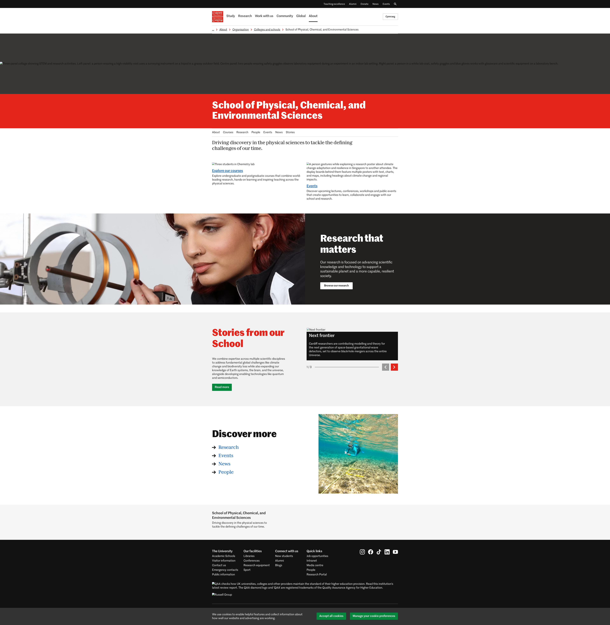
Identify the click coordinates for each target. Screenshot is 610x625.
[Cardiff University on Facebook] (370, 551)
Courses (228, 132)
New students (284, 556)
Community (285, 16)
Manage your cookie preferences (374, 616)
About (313, 16)
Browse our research (336, 285)
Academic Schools (223, 556)
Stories (290, 132)
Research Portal (317, 574)
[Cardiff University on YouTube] (395, 551)
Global (301, 16)
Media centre (315, 565)
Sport (247, 570)
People (255, 132)
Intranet (312, 560)
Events (386, 4)
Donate (364, 4)
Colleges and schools (267, 29)
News (376, 4)
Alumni (352, 4)
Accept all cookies (331, 616)
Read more (222, 387)
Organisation (240, 29)
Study (230, 16)
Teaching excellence (334, 4)
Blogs (278, 565)
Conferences (252, 560)
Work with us (264, 16)
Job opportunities (317, 556)
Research (245, 16)
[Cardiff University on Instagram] (362, 551)
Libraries (249, 556)
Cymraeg (390, 16)
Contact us (219, 565)
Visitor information (223, 560)
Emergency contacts (225, 570)
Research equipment (257, 565)
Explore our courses (227, 171)
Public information (223, 574)
